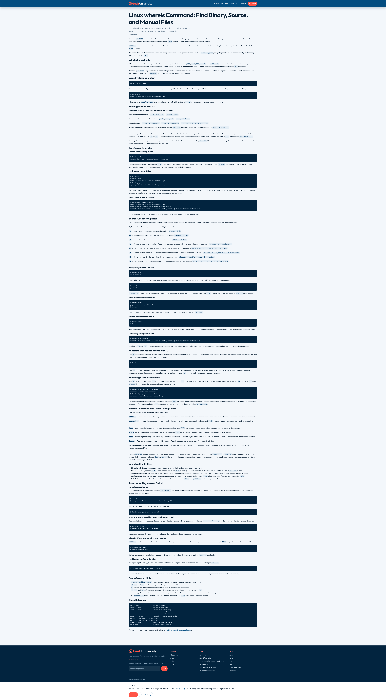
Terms (231, 664)
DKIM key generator (207, 670)
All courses (174, 655)
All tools (203, 655)
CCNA (172, 664)
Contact (252, 4)
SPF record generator (208, 667)
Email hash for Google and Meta (212, 661)
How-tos (224, 4)
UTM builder (204, 664)
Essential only (146, 695)
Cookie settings (235, 667)
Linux (172, 658)
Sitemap (232, 670)
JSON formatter (206, 658)
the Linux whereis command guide (178, 630)
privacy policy (180, 689)
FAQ (237, 4)
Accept (133, 695)
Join (164, 668)
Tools (232, 4)
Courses (216, 4)
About (243, 4)
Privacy (232, 661)
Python (172, 661)
